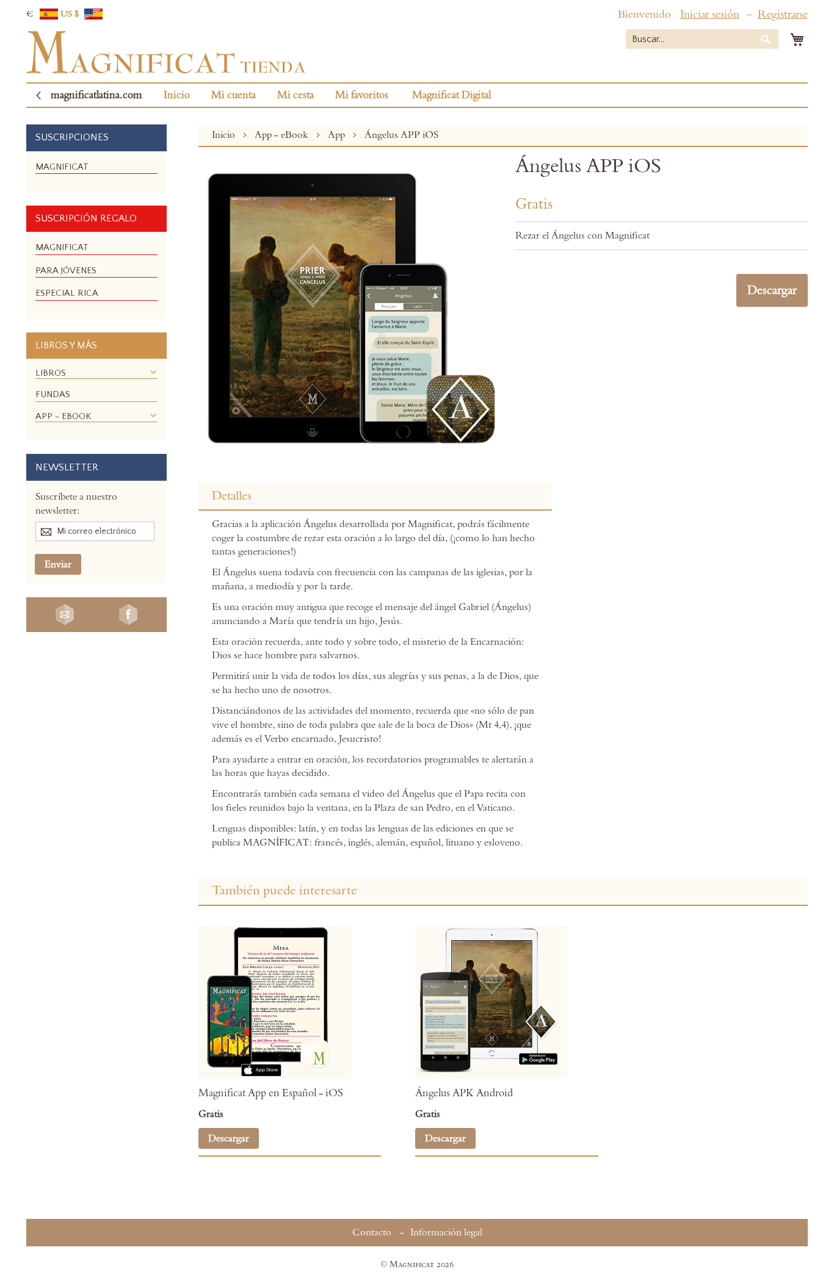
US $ (70, 14)
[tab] (375, 497)
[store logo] (166, 52)
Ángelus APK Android (464, 1093)
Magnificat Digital (451, 95)
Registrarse (783, 14)
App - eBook (283, 135)
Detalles (232, 496)
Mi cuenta (233, 95)
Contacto (371, 1232)
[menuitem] (62, 167)
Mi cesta (295, 95)
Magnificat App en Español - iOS (270, 1093)
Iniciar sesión (709, 14)
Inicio (177, 95)
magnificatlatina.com (96, 95)
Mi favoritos (361, 95)
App (337, 135)
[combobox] (702, 39)
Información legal (446, 1232)
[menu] (96, 171)
